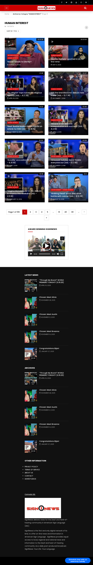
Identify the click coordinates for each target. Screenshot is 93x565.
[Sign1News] (46, 8)
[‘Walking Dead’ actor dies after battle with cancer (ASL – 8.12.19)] (68, 187)
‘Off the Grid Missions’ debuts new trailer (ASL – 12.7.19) (67, 94)
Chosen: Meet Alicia (47, 297)
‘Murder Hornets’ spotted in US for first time (67, 60)
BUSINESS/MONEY (13, 55)
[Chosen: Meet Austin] (31, 320)
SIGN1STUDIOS (30, 479)
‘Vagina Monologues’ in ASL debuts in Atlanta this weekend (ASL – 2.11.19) (24, 194)
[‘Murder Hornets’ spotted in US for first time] (68, 53)
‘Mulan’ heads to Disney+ (19, 61)
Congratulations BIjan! (49, 348)
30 (72, 212)
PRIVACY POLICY (31, 466)
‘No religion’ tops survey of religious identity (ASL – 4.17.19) (24, 94)
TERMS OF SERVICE (32, 469)
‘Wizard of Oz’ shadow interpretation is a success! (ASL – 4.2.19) (67, 126)
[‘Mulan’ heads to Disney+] (25, 53)
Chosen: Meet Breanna (49, 331)
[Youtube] (76, 2)
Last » (46, 217)
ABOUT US (29, 472)
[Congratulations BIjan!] (31, 354)
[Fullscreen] (62, 254)
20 (66, 212)
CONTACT (29, 476)
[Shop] (85, 2)
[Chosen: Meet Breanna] (31, 337)
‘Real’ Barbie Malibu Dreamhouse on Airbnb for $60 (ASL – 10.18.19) (24, 127)
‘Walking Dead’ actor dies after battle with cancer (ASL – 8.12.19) (67, 195)
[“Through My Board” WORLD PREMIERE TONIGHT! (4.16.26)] (31, 285)
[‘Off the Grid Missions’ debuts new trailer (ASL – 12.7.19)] (68, 86)
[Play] (31, 254)
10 (59, 212)
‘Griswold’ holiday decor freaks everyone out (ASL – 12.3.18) (66, 161)
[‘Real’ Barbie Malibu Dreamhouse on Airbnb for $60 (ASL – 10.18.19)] (25, 120)
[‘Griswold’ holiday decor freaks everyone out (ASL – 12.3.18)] (68, 154)
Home (7, 14)
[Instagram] (81, 2)
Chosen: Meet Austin (48, 314)
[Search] (85, 8)
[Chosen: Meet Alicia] (31, 303)
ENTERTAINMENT (25, 55)
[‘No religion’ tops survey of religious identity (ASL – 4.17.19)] (25, 86)
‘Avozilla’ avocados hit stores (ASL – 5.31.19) (24, 161)
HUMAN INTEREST (13, 58)
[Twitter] (66, 2)
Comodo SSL (30, 494)
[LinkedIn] (71, 2)
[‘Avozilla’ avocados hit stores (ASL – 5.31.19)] (25, 154)
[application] (46, 245)
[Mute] (58, 254)
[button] (46, 246)
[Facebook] (61, 2)
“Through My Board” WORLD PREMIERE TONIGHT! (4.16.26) (51, 281)
